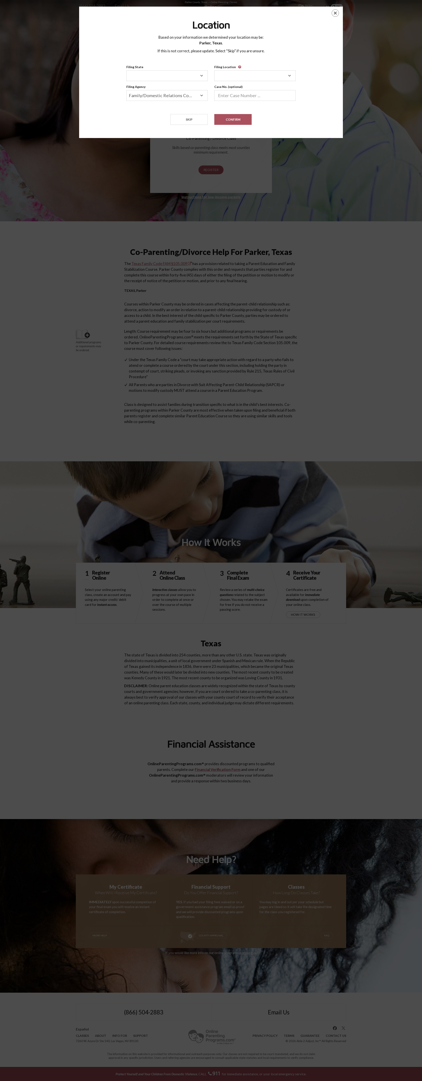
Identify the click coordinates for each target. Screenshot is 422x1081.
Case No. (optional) (228, 87)
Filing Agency (136, 87)
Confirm (233, 119)
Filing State (134, 67)
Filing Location (225, 67)
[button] (240, 65)
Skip (189, 119)
